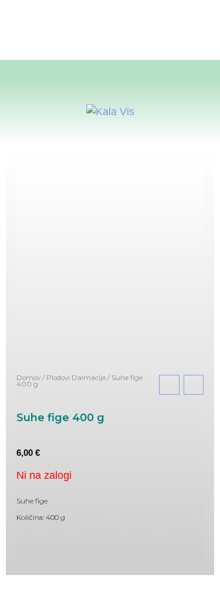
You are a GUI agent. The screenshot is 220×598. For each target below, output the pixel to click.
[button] (109, 71)
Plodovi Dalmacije (76, 378)
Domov (28, 378)
